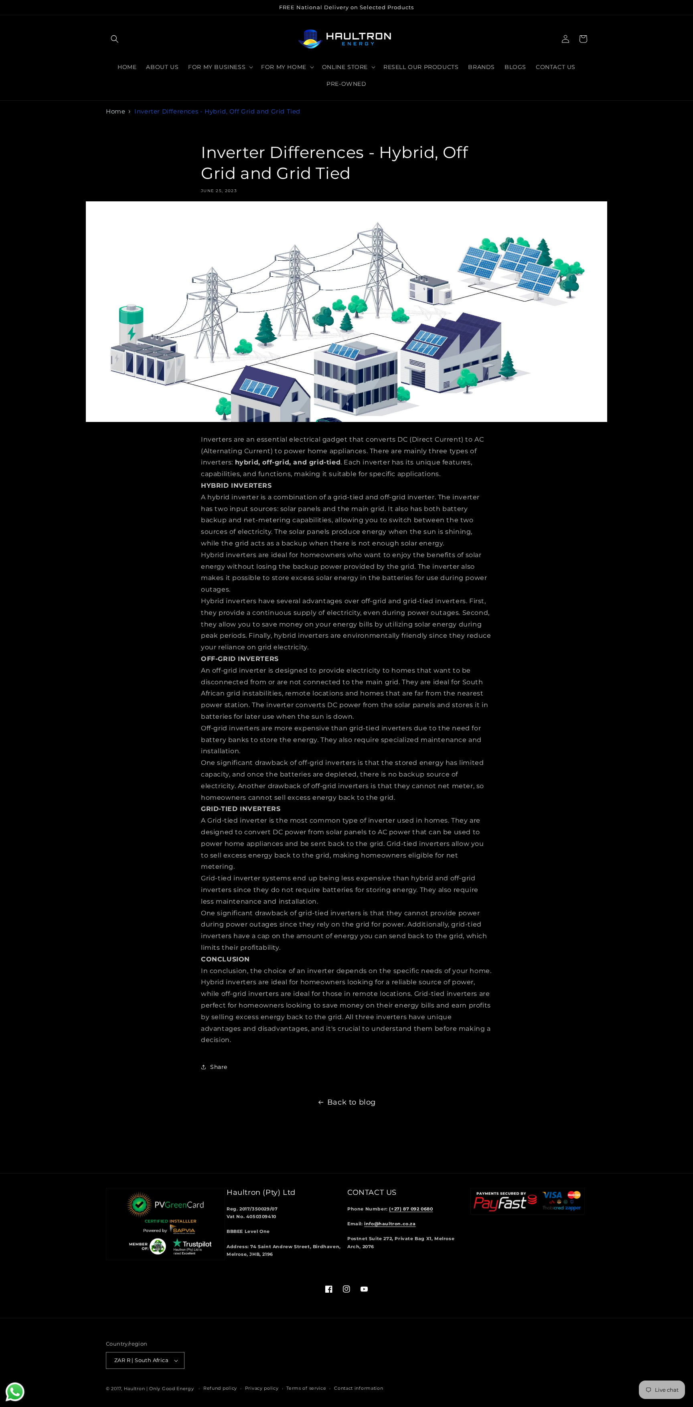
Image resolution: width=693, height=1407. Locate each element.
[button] (115, 39)
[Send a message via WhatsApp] (15, 1392)
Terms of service (306, 1388)
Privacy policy (262, 1388)
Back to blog (351, 1102)
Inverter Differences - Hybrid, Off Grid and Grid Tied (217, 111)
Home (115, 111)
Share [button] (218, 1066)
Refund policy (220, 1388)
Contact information (358, 1388)
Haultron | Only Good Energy (159, 1388)
